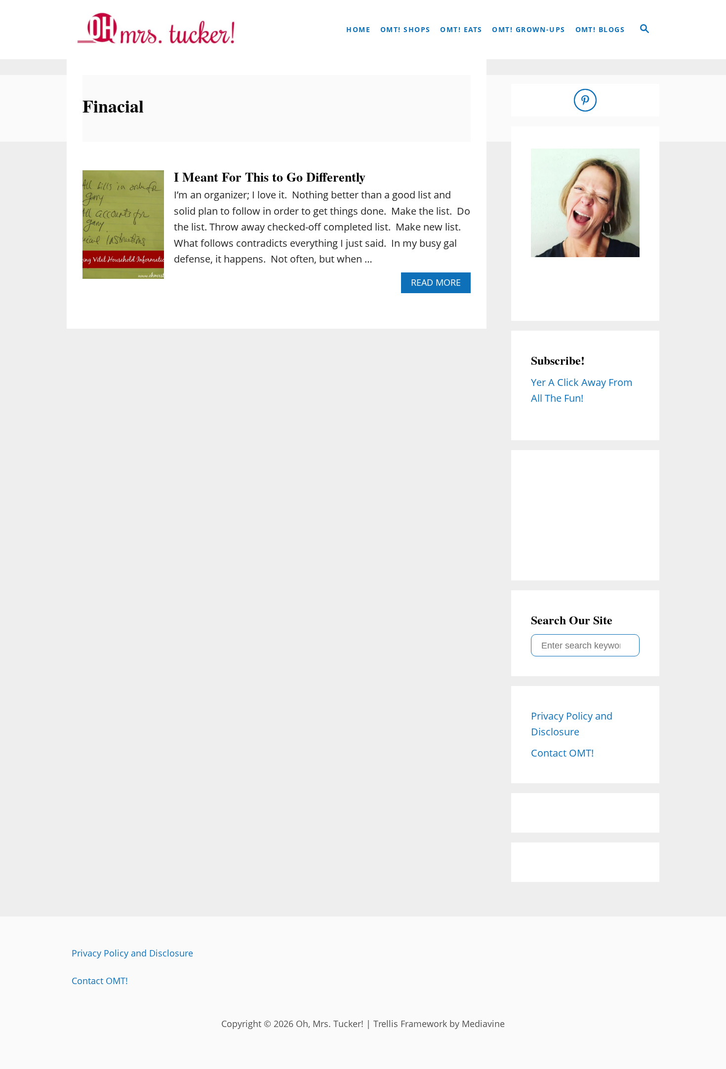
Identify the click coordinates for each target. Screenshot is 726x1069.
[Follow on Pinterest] (585, 100)
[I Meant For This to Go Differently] (123, 229)
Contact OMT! (100, 981)
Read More (439, 284)
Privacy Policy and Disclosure (132, 953)
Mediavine (483, 1024)
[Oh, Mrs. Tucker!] (155, 29)
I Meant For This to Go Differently (269, 176)
